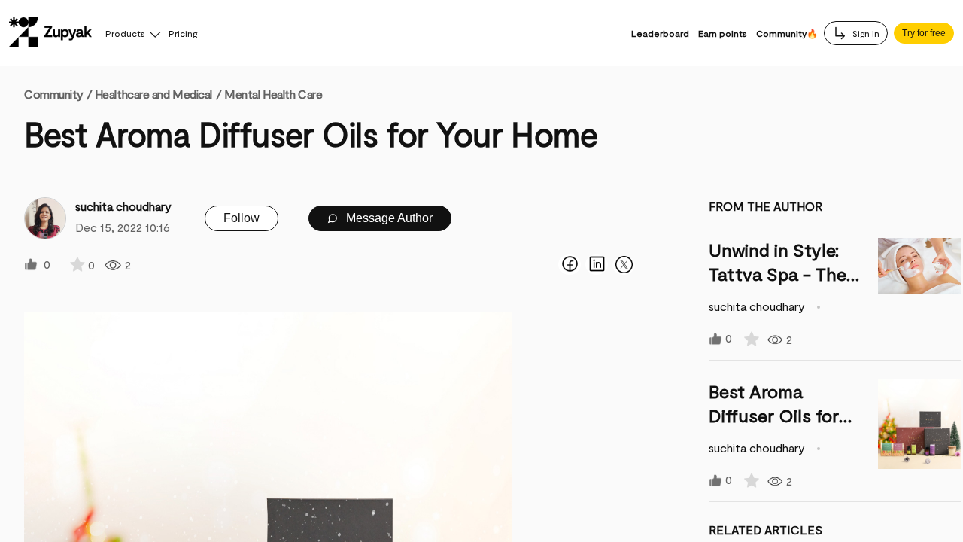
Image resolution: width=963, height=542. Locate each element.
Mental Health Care (273, 94)
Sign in (864, 33)
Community (58, 94)
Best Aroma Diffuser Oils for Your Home (774, 415)
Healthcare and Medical (153, 94)
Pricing (183, 33)
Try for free (924, 33)
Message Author (388, 218)
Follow (241, 218)
